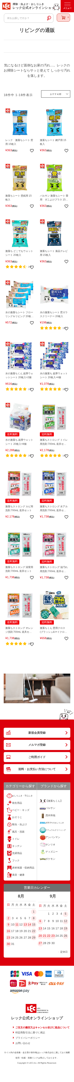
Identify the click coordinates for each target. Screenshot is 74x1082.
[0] (63, 17)
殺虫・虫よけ (19, 824)
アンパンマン (52, 837)
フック (16, 860)
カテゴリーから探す (20, 786)
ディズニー (51, 851)
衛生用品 (17, 802)
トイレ (16, 838)
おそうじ (17, 817)
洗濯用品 (17, 853)
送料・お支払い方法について (37, 769)
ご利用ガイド (37, 757)
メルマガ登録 (37, 744)
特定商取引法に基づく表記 (30, 1032)
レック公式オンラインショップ (37, 1018)
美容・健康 (18, 874)
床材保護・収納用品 (23, 867)
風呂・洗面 (18, 831)
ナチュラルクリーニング (55, 830)
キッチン (17, 846)
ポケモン (50, 858)
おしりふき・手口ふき (22, 796)
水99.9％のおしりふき (54, 823)
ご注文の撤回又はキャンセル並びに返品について (42, 1027)
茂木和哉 (50, 815)
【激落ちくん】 (54, 800)
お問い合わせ (22, 1043)
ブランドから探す (53, 786)
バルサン (50, 808)
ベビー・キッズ (20, 810)
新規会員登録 (37, 732)
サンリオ (50, 844)
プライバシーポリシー (27, 1037)
